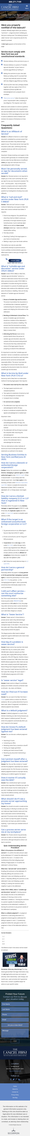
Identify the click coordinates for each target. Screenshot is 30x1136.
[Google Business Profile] (16, 1079)
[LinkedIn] (19, 1079)
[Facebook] (11, 1079)
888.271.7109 (15, 2)
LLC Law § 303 (9, 513)
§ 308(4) (4, 201)
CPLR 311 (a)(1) (20, 475)
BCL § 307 (10, 545)
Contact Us (15, 1092)
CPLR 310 (6, 580)
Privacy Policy (15, 1095)
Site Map (15, 1097)
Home (15, 1086)
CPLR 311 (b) (17, 601)
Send (15, 1041)
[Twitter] (14, 1079)
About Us (15, 1089)
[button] (27, 7)
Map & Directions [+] (15, 1071)
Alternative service (9, 98)
